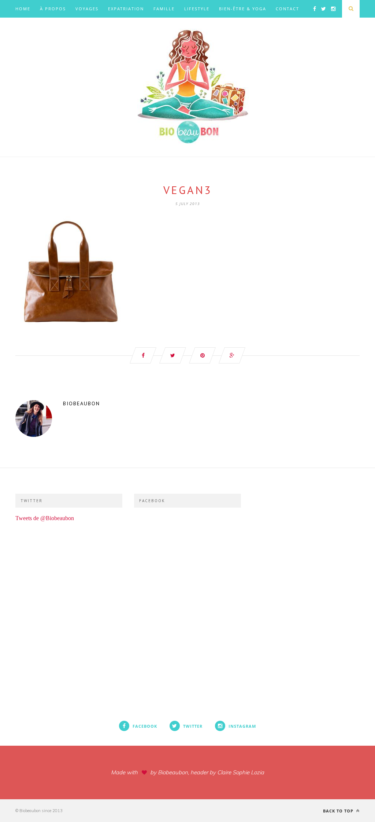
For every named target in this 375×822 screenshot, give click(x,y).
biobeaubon (81, 403)
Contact (287, 8)
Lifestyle (196, 8)
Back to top (339, 811)
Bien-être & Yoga (242, 8)
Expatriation (126, 8)
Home (22, 8)
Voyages (87, 8)
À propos (53, 8)
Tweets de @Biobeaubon (44, 518)
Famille (164, 8)
